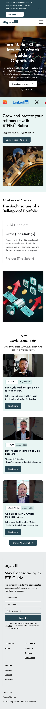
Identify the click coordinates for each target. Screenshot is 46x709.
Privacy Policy (8, 692)
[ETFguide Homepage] (11, 22)
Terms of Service (9, 697)
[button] (13, 406)
